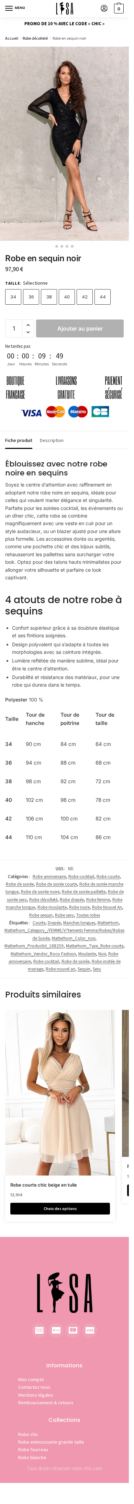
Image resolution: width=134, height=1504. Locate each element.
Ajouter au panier (80, 328)
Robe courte (108, 876)
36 (31, 297)
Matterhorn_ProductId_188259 (34, 946)
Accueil (11, 38)
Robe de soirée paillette (83, 892)
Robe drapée (72, 900)
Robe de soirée (20, 884)
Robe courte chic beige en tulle (43, 1185)
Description (52, 440)
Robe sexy (64, 915)
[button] (28, 325)
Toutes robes (88, 915)
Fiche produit (18, 440)
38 (49, 297)
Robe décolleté (35, 38)
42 (85, 297)
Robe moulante (52, 907)
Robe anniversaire (49, 876)
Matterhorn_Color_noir (73, 938)
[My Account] (104, 8)
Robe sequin (41, 915)
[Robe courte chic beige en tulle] (60, 1093)
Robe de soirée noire (40, 892)
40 (67, 297)
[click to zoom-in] (64, 144)
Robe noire (79, 907)
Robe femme (98, 900)
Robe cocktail (81, 876)
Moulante (87, 954)
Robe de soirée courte (56, 884)
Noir (102, 954)
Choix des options (60, 1208)
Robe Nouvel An (107, 907)
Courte (39, 923)
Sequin (84, 969)
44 (103, 297)
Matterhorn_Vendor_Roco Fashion (43, 954)
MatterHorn (108, 923)
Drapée (54, 923)
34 (13, 297)
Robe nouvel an (60, 969)
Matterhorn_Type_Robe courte (94, 946)
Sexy (97, 969)
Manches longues (79, 923)
